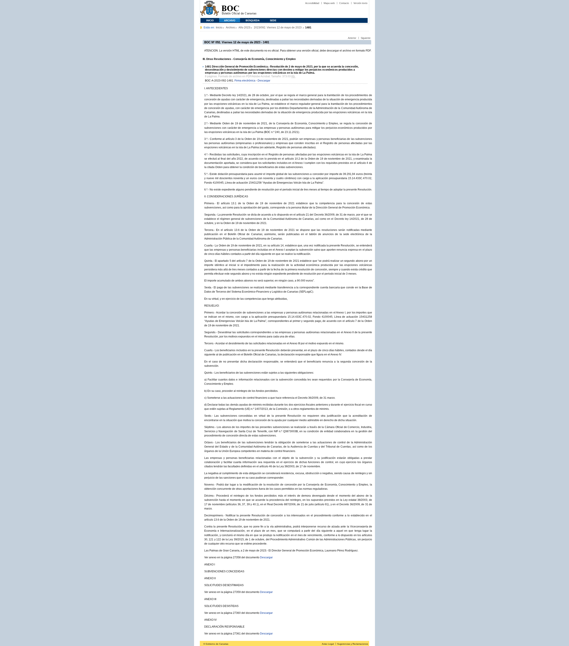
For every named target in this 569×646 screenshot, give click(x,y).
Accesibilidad (312, 3)
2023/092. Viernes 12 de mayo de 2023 (278, 27)
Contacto (344, 3)
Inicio (210, 20)
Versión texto (360, 3)
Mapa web (329, 3)
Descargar (264, 80)
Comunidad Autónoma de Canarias (209, 9)
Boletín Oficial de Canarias (239, 9)
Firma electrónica (244, 80)
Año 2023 (244, 27)
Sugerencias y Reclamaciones (352, 644)
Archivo (229, 20)
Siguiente (366, 38)
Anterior (352, 38)
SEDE (273, 20)
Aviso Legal (328, 644)
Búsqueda (253, 20)
